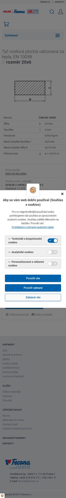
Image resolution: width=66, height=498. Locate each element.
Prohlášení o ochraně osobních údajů (33, 227)
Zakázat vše (33, 297)
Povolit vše (33, 278)
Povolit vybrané (33, 287)
